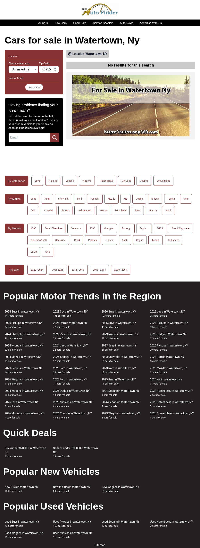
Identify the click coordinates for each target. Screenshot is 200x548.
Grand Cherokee (53, 228)
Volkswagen (84, 210)
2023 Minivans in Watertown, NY (73, 404)
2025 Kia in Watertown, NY (166, 381)
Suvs (37, 180)
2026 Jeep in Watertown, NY (167, 313)
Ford (79, 198)
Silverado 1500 (39, 240)
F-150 (160, 228)
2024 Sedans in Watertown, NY (120, 392)
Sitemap (100, 545)
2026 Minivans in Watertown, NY (24, 415)
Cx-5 (47, 251)
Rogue (139, 240)
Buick (168, 210)
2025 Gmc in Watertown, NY (119, 381)
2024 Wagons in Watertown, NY (24, 392)
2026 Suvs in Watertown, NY (119, 313)
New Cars (60, 23)
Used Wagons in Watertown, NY (24, 535)
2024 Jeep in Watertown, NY (70, 347)
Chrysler (48, 210)
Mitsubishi (120, 210)
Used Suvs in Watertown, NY (22, 523)
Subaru (65, 210)
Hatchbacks (106, 180)
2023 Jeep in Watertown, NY (119, 347)
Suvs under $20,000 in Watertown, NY (26, 452)
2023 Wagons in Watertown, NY (121, 415)
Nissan (155, 198)
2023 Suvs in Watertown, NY (70, 313)
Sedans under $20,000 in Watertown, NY (75, 452)
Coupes (144, 180)
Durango (126, 228)
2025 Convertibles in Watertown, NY (172, 415)
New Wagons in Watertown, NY (120, 489)
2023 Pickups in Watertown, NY (72, 336)
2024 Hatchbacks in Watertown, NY (171, 392)
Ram (47, 198)
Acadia (155, 240)
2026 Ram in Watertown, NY (70, 325)
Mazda (111, 198)
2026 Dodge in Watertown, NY (168, 336)
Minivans (126, 180)
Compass (76, 228)
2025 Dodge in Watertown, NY (71, 392)
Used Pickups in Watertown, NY (72, 523)
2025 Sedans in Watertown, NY (72, 358)
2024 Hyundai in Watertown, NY (24, 347)
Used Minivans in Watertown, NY (73, 535)
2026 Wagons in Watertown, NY (24, 381)
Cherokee (60, 240)
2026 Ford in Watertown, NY (22, 404)
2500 (92, 228)
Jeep (33, 198)
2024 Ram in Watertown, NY (167, 358)
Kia (125, 198)
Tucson (109, 240)
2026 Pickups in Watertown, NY (24, 325)
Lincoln (153, 210)
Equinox (144, 228)
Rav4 (77, 240)
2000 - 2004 (120, 269)
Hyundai (94, 198)
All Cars (43, 23)
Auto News (126, 23)
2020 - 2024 (37, 269)
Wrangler (108, 228)
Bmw (137, 210)
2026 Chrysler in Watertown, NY (72, 415)
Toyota (171, 198)
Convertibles (163, 180)
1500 (33, 228)
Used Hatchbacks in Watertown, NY (171, 523)
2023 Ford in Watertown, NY (70, 381)
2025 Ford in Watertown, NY (70, 370)
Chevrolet (63, 198)
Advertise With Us (151, 23)
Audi (33, 210)
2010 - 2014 (99, 269)
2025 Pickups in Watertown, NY (169, 347)
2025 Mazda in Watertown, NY (168, 370)
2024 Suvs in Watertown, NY (22, 313)
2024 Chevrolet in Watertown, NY (25, 336)
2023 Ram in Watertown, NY (119, 370)
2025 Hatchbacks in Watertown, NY (171, 404)
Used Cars (79, 23)
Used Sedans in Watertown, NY (120, 523)
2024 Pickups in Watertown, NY (169, 325)
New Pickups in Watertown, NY (71, 489)
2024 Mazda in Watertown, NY (23, 358)
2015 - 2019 (78, 269)
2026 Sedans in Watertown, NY (120, 404)
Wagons (86, 180)
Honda (103, 210)
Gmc (185, 198)
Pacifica (92, 240)
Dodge (139, 198)
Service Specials (103, 23)
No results (34, 87)
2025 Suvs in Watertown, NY (119, 325)
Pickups (53, 180)
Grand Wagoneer (180, 228)
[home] (100, 10)
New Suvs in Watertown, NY (21, 489)
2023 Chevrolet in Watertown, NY (122, 358)
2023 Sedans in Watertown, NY (24, 370)
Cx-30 (34, 251)
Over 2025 (57, 269)
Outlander (173, 240)
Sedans (70, 180)
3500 (125, 240)
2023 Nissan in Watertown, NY (120, 336)
